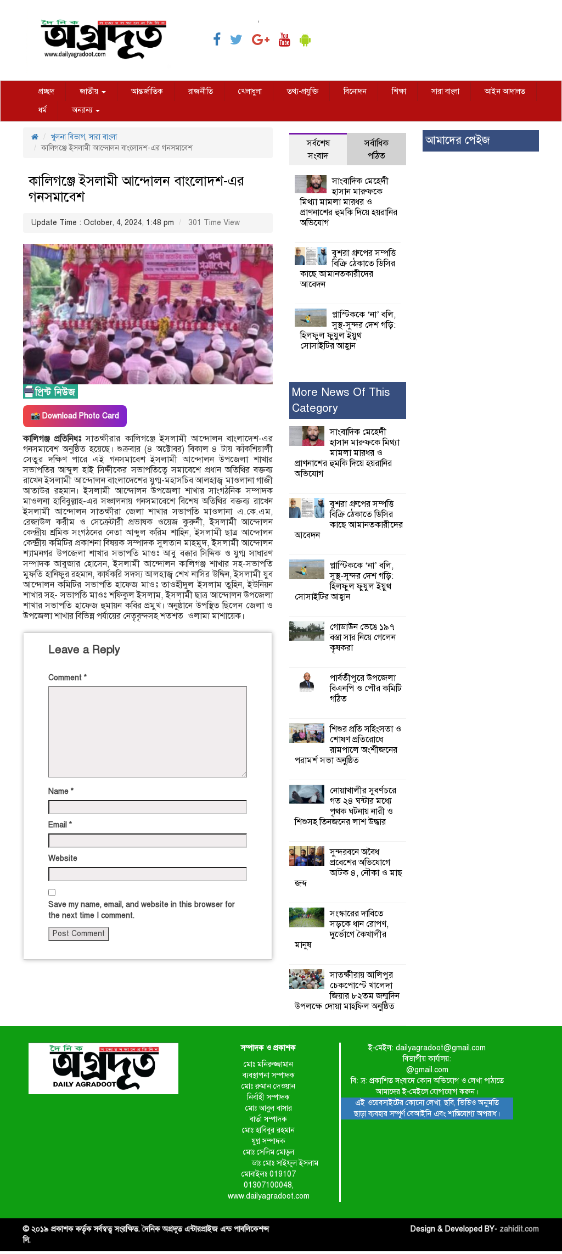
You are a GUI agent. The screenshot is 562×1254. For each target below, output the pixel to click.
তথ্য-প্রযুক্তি (302, 91)
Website (62, 858)
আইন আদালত (505, 91)
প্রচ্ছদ (46, 91)
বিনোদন (355, 91)
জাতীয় (90, 91)
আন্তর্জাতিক (147, 91)
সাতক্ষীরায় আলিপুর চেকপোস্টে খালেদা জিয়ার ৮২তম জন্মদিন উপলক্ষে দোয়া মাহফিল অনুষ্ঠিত (347, 991)
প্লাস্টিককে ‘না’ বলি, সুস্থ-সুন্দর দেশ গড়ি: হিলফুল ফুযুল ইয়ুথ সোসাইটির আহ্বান (348, 330)
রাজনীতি (200, 91)
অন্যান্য (83, 110)
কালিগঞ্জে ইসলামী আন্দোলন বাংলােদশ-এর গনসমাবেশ (136, 188)
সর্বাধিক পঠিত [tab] (376, 149)
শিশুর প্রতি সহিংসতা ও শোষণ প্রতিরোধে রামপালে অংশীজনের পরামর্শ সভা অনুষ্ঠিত (348, 745)
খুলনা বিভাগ (67, 137)
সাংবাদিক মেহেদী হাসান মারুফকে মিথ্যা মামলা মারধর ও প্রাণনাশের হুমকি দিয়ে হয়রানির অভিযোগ (348, 202)
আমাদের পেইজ (457, 140)
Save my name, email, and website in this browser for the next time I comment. (141, 910)
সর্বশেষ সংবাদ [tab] (318, 149)
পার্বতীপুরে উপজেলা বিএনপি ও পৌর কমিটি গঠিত (366, 688)
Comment (67, 677)
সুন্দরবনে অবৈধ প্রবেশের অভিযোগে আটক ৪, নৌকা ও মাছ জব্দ (348, 868)
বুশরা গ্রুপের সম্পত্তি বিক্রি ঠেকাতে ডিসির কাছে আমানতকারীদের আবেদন (348, 269)
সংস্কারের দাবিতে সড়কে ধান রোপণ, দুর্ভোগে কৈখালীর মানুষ (342, 929)
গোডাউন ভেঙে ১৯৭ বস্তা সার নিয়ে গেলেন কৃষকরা (363, 637)
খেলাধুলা (250, 91)
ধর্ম (42, 110)
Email (60, 825)
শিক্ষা (399, 91)
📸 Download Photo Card (75, 416)
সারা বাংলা (445, 91)
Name (61, 791)
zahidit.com (519, 1229)
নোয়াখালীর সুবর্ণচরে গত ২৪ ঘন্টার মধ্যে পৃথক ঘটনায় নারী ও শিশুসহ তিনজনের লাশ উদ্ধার (345, 806)
